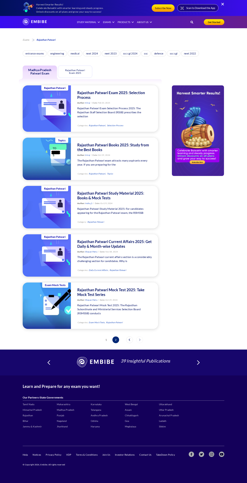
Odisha (94, 420)
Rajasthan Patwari (97, 125)
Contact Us (145, 454)
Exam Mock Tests (97, 322)
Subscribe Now (163, 8)
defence (158, 53)
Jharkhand (62, 426)
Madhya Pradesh (65, 409)
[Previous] (129, 339)
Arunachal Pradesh (169, 415)
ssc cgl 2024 (130, 53)
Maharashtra (63, 404)
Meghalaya (130, 426)
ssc (146, 53)
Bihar (25, 420)
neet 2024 (92, 53)
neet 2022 (190, 53)
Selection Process (115, 125)
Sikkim (162, 426)
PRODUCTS (124, 22)
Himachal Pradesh (32, 409)
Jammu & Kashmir (32, 426)
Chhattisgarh (131, 415)
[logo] (35, 24)
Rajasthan (28, 415)
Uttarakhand (165, 404)
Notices (37, 454)
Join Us (106, 454)
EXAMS (107, 22)
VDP (68, 454)
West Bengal (131, 404)
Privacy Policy (53, 454)
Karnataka (96, 404)
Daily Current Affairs (98, 270)
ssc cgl (173, 53)
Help (25, 454)
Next (198, 362)
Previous (48, 362)
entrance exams (35, 53)
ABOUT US (142, 22)
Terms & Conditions (86, 454)
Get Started (214, 22)
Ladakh (162, 420)
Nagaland (62, 420)
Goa (127, 420)
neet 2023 (111, 53)
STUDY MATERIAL (86, 22)
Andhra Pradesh (99, 415)
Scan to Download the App (200, 7)
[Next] (139, 339)
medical (75, 53)
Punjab (60, 415)
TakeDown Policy (165, 454)
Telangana (96, 409)
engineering (57, 53)
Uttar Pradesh (166, 409)
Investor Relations (125, 454)
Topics (110, 173)
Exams (26, 39)
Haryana (95, 426)
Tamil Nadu (28, 404)
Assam (128, 409)
